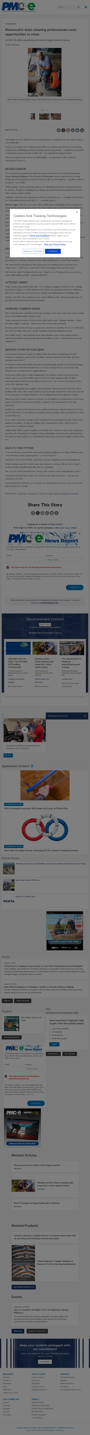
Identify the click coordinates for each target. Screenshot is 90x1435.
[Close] (76, 211)
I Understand (53, 251)
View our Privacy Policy (55, 244)
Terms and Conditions (39, 235)
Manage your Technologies (33, 251)
